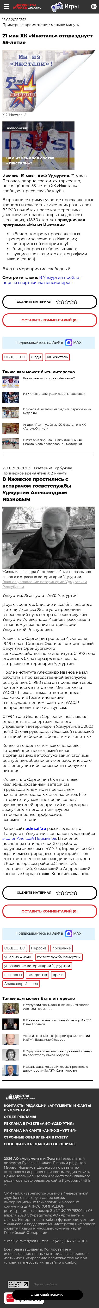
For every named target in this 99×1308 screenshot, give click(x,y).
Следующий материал (47, 1294)
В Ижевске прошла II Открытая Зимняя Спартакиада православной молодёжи (52, 442)
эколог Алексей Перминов (29, 838)
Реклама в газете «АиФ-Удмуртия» (39, 1123)
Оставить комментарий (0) (50, 320)
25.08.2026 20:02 (16, 468)
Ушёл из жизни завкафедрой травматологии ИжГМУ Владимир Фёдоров (56, 1037)
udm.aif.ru (35, 828)
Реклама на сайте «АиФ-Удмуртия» (40, 1130)
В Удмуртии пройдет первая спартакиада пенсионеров (41, 280)
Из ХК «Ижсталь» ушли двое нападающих (54, 394)
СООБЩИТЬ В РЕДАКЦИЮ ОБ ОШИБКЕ (40, 1144)
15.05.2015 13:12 (14, 20)
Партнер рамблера (45, 1284)
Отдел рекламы (20, 1117)
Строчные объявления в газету (36, 1137)
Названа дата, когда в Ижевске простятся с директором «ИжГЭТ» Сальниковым (55, 1068)
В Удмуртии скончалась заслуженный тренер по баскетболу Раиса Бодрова (57, 1053)
